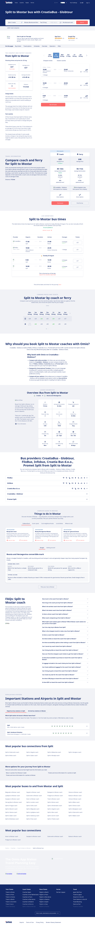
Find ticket (12, 69)
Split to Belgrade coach (32, 809)
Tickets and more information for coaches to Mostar (20, 775)
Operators (52, 46)
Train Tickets (9, 889)
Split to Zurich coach (53, 815)
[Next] (86, 55)
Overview (44, 46)
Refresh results (46, 230)
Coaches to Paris (27, 897)
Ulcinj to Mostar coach (75, 799)
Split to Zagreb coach (32, 752)
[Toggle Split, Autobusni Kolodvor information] (87, 733)
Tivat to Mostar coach (54, 799)
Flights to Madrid (44, 899)
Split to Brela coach (10, 755)
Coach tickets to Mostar (24, 848)
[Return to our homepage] (10, 2)
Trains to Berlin (10, 899)
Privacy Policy (40, 922)
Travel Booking (77, 902)
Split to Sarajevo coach (75, 752)
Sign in (88, 2)
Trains (16, 2)
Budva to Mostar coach (75, 795)
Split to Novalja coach (54, 755)
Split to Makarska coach (54, 752)
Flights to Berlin (44, 892)
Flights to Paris (43, 894)
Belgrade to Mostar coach (12, 792)
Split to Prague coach (11, 805)
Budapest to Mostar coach (55, 792)
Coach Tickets (27, 889)
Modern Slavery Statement (53, 922)
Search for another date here (47, 274)
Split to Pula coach (31, 819)
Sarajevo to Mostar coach (12, 799)
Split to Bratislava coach (12, 819)
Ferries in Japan (60, 892)
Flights (27, 2)
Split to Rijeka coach (74, 815)
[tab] (48, 60)
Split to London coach (32, 802)
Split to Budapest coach (75, 809)
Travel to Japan (77, 894)
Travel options (27, 46)
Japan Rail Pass (77, 892)
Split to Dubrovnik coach (12, 752)
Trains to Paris (10, 894)
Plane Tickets (43, 889)
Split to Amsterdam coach (55, 805)
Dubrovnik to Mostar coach (34, 795)
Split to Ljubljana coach (32, 812)
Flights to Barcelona (45, 897)
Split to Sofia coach (31, 805)
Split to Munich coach (11, 809)
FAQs (59, 46)
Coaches (22, 2)
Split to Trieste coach (53, 819)
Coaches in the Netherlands (31, 894)
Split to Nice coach (53, 812)
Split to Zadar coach (32, 755)
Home (7, 848)
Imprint (22, 922)
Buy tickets (18, 46)
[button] (44, 22)
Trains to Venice (10, 897)
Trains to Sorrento (11, 902)
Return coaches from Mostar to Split (16, 773)
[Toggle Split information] (87, 726)
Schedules (37, 46)
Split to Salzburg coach (32, 815)
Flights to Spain (43, 902)
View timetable (12, 88)
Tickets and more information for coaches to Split (62, 773)
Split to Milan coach (74, 802)
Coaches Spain (27, 892)
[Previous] (25, 313)
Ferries (32, 2)
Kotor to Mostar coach (32, 799)
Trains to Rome (10, 892)
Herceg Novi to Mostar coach (13, 802)
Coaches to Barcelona (29, 899)
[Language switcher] (64, 3)
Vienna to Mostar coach (75, 792)
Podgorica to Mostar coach (55, 795)
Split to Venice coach (74, 805)
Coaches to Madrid (28, 902)
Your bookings (73, 2)
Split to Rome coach (53, 802)
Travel (75, 889)
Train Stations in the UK (80, 899)
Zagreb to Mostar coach (33, 792)
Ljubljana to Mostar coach (12, 795)
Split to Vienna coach (11, 812)
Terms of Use (30, 922)
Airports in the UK (78, 897)
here (60, 284)
